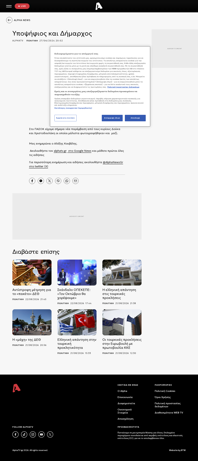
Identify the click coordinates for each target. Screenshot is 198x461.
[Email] (75, 181)
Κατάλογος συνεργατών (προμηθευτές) (73, 108)
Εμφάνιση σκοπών (65, 118)
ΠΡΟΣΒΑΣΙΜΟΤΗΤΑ (128, 427)
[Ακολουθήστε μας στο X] (50, 434)
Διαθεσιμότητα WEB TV (169, 412)
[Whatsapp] (67, 181)
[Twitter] (49, 181)
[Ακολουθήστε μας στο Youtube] (41, 434)
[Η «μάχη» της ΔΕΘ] (32, 322)
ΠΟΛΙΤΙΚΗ (32, 40)
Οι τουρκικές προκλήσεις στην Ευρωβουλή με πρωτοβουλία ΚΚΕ (122, 344)
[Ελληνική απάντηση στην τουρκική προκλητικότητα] (77, 322)
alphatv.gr (60, 150)
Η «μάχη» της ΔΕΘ (26, 340)
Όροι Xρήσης (163, 397)
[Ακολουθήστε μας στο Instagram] (33, 434)
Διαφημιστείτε (126, 403)
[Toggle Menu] (9, 6)
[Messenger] (41, 181)
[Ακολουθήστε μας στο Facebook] (15, 434)
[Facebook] (32, 181)
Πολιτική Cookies (165, 390)
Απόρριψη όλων (112, 118)
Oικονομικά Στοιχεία (125, 411)
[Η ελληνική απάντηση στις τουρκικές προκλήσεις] (122, 273)
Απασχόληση (125, 418)
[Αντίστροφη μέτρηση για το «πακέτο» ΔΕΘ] (32, 273)
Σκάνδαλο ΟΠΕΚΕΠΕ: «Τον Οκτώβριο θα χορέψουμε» (73, 294)
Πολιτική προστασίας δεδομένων (168, 405)
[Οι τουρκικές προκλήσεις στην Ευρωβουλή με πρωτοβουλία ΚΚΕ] (122, 322)
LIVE (23, 6)
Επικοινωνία (125, 397)
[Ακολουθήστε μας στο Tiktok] (24, 434)
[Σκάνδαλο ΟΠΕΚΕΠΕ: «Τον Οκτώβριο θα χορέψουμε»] (77, 273)
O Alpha (122, 390)
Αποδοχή (135, 118)
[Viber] (58, 181)
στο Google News (79, 150)
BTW (183, 450)
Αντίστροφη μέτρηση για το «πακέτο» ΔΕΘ (31, 292)
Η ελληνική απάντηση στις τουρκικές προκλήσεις (119, 294)
